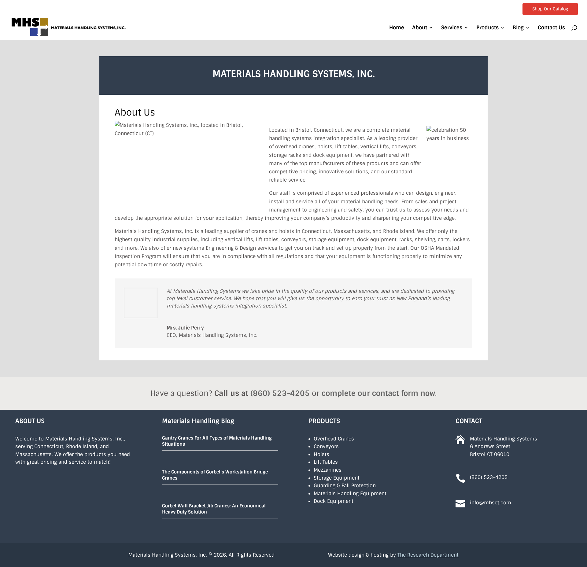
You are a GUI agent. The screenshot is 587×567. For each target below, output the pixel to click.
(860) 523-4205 (280, 393)
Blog (518, 28)
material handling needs (370, 201)
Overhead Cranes (334, 439)
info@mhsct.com (490, 502)
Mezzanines (327, 470)
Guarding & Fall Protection (345, 485)
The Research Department (428, 555)
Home (396, 28)
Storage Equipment (337, 478)
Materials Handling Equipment (350, 493)
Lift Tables (326, 462)
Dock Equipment (333, 501)
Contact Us (551, 28)
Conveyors (326, 446)
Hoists (321, 454)
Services (451, 28)
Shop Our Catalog (550, 9)
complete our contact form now (378, 393)
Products (487, 28)
